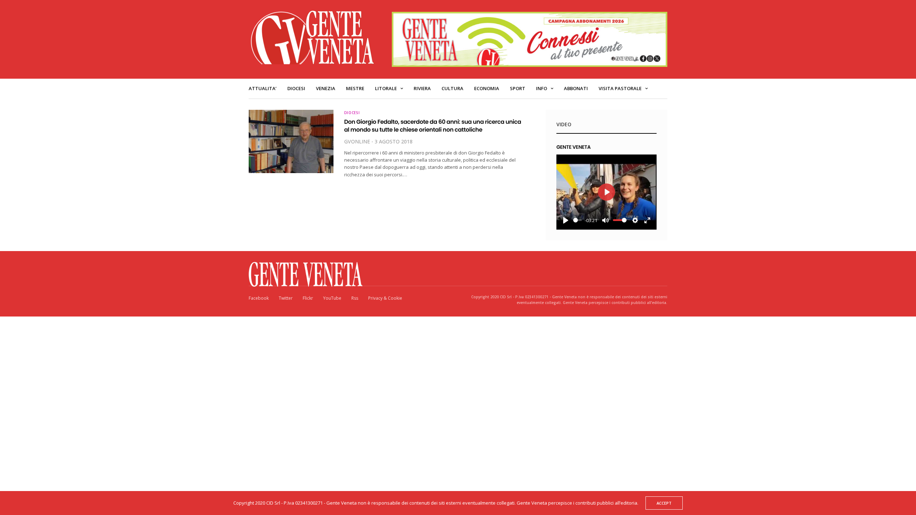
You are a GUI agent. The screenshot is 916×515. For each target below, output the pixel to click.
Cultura (452, 88)
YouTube (332, 298)
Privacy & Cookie (385, 298)
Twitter (286, 298)
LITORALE (386, 88)
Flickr (308, 298)
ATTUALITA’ (263, 88)
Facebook (259, 298)
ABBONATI (576, 88)
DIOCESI (296, 88)
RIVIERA (422, 88)
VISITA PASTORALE (620, 88)
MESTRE (355, 88)
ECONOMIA (486, 88)
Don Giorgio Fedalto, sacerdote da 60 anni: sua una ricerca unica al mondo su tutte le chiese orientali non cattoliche (432, 126)
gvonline (357, 141)
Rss (354, 298)
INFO (541, 88)
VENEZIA (325, 88)
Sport (517, 88)
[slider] (577, 220)
